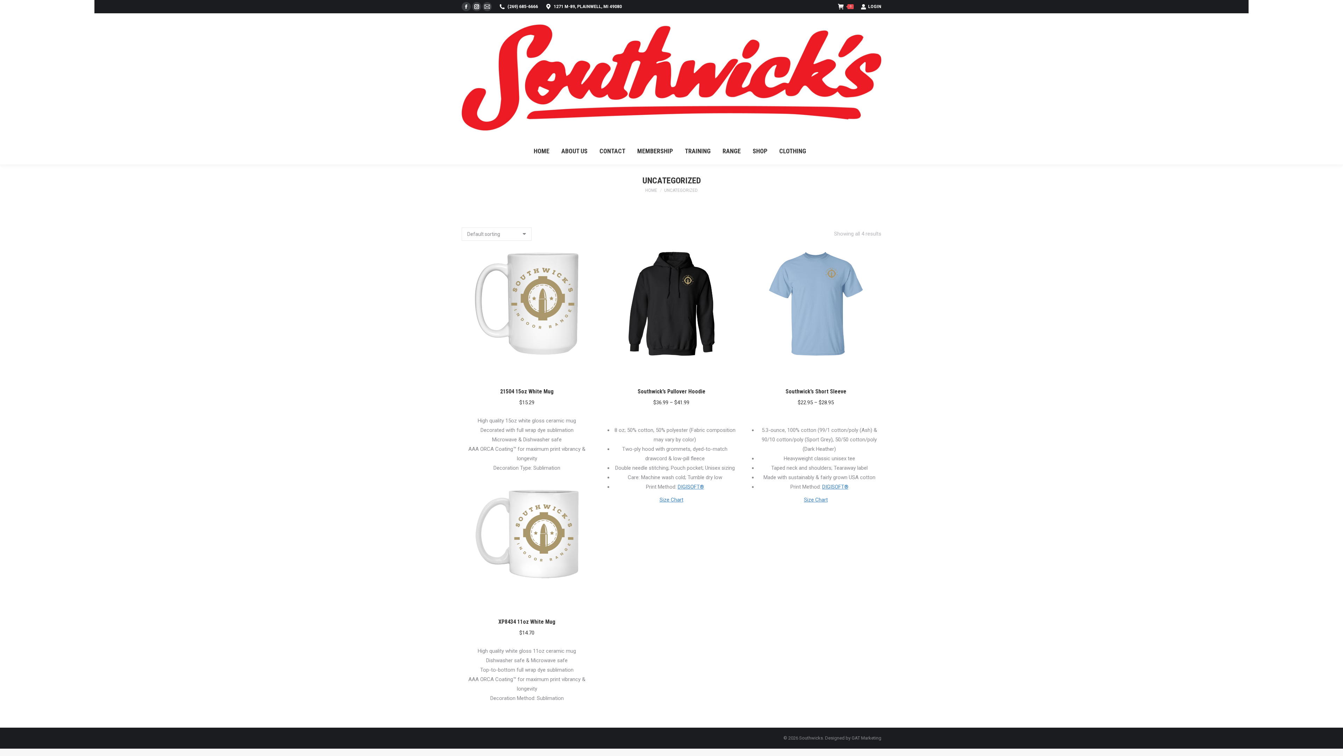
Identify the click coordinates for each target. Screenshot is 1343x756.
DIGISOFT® (691, 487)
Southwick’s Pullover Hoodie (671, 391)
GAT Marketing (866, 738)
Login (874, 6)
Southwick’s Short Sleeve (816, 391)
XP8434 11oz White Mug (526, 621)
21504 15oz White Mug (527, 391)
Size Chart (671, 500)
